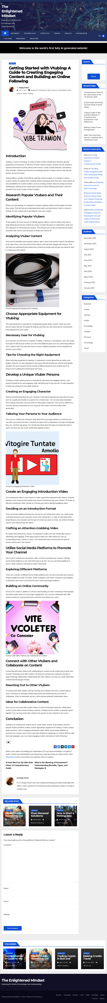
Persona (54, 90)
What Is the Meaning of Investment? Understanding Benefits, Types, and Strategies (51, 765)
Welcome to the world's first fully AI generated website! (53, 48)
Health (68, 33)
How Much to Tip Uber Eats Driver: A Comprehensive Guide (19, 765)
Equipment (34, 90)
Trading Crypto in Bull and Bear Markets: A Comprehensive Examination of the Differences (92, 117)
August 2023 (89, 249)
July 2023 (87, 255)
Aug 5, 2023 (63, 962)
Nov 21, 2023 (38, 962)
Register (34, 39)
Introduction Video (45, 90)
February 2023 (89, 282)
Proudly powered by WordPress (11, 997)
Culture (8, 39)
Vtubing (30, 93)
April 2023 (88, 271)
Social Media (62, 90)
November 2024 (90, 238)
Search (86, 62)
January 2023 (89, 288)
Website (7, 914)
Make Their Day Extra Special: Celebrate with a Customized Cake (93, 137)
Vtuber (25, 93)
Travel (57, 33)
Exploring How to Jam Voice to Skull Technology (93, 185)
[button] (99, 36)
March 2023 (88, 277)
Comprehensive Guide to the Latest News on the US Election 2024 (93, 94)
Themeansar (37, 997)
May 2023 (88, 266)
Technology (30, 33)
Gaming (87, 315)
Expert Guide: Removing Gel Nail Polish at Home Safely (14, 817)
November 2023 (90, 244)
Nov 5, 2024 (11, 962)
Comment (8, 845)
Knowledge (81, 33)
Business (15, 33)
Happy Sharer (24, 88)
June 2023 (88, 260)
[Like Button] (8, 742)
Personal (20, 39)
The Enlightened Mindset (12, 11)
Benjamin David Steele (92, 193)
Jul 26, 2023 (89, 962)
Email (6, 901)
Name (6, 888)
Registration (10, 757)
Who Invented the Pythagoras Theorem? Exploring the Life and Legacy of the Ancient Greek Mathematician (93, 216)
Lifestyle (44, 33)
